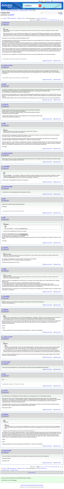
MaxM (4, 269)
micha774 (5, 104)
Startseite (3, 10)
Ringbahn (5, 309)
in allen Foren (44, 18)
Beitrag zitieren (58, 60)
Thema (30, 10)
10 (51, 19)
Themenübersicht (12, 18)
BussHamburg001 (7, 186)
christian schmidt (7, 65)
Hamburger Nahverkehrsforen (12, 10)
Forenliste (4, 18)
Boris (4, 374)
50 (37, 18)
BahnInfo (42, 487)
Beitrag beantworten (48, 60)
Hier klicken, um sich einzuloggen (9, 480)
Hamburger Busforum (23, 10)
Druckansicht (32, 472)
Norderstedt (6, 22)
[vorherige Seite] (43, 20)
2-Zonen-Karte (6, 362)
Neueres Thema (5, 470)
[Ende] (62, 20)
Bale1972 (12, 15)
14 (58, 19)
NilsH (4, 84)
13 (56, 19)
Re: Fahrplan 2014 (5, 24)
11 (53, 19)
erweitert (61, 14)
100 (39, 18)
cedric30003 (6, 166)
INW (4, 123)
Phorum (25, 487)
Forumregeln (40, 485)
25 (35, 18)
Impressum (23, 485)
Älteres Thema (15, 470)
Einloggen (48, 1)
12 (55, 19)
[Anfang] (41, 20)
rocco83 (5, 390)
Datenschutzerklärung (32, 485)
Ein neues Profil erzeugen (58, 1)
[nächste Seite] (60, 20)
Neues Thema (22, 18)
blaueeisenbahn (7, 450)
